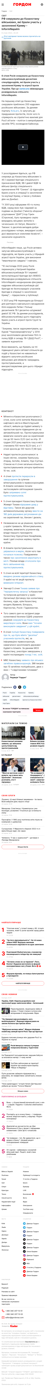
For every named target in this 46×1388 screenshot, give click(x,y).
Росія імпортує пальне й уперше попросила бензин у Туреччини (25, 1046)
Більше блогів (23, 847)
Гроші (4, 1179)
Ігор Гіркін (6, 703)
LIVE (24, 1190)
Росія (5, 693)
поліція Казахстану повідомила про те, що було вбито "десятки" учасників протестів (24, 635)
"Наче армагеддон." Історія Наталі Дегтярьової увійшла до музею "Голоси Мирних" (21, 1085)
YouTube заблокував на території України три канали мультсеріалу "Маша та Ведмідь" (25, 1065)
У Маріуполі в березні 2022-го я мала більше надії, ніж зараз (21, 830)
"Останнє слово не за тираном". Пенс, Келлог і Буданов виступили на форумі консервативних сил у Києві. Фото (23, 964)
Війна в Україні (7, 1171)
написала (24, 88)
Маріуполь (6, 1246)
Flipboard (30, 1259)
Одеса (4, 1231)
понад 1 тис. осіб (33, 654)
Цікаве (4, 1209)
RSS (28, 1263)
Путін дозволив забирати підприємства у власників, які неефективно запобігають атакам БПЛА (22, 1075)
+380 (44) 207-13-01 (13, 1311)
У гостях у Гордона (30, 1179)
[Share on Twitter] (19, 687)
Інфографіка (6, 1205)
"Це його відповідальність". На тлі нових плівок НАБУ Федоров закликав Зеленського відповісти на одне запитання (25, 942)
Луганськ (5, 1250)
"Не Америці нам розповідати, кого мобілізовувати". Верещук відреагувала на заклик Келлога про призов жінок (20, 1021)
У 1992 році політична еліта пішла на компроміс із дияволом (22, 821)
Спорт (4, 1186)
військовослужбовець (31, 696)
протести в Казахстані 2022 (32, 700)
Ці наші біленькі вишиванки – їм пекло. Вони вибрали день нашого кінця (22, 800)
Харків (4, 1238)
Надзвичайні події (8, 1202)
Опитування (27, 1205)
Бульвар (7, 755)
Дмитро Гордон (33, 1223)
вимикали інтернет (13, 583)
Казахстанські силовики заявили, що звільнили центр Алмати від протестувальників (12, 744)
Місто (4, 1219)
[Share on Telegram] (24, 687)
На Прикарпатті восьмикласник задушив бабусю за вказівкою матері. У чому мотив (22, 1056)
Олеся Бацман (32, 1251)
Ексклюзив (27, 1194)
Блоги (25, 1183)
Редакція (5, 1288)
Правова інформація (9, 1295)
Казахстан (21, 693)
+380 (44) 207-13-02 (14, 1314)
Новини (4, 1167)
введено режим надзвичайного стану (23, 576)
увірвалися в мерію (14, 551)
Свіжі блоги (8, 795)
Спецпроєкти (28, 1213)
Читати (38, 710)
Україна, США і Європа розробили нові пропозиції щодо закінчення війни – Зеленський (23, 1002)
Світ (10, 11)
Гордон (4, 11)
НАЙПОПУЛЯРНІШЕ (11, 922)
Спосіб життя (7, 1198)
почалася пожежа (13, 554)
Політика (5, 1175)
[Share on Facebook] (14, 687)
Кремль (31, 693)
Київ (3, 1223)
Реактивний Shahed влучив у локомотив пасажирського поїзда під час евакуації (24, 953)
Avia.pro (15, 111)
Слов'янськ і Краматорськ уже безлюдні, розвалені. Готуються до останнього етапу (21, 810)
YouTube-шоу (28, 1209)
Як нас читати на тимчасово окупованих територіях (10, 1301)
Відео (25, 1202)
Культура (5, 1190)
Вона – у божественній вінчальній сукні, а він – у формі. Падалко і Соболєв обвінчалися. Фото (25, 1104)
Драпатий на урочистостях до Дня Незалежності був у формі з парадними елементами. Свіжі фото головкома (23, 1128)
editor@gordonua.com (14, 1317)
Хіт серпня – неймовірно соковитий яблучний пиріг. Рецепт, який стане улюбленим (21, 1152)
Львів (4, 1227)
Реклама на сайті (8, 1291)
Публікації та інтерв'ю (31, 1175)
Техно (4, 1194)
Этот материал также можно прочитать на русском (22, 37)
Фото (25, 1198)
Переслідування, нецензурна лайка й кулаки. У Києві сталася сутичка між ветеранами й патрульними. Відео (26, 1011)
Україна (12, 693)
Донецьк (5, 1235)
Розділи (26, 1167)
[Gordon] (22, 5)
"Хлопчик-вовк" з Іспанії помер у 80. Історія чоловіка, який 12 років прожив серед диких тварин (25, 930)
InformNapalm (14, 700)
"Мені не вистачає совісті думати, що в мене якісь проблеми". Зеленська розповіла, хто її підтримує (13, 777)
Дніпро (4, 1242)
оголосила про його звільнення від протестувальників (22, 564)
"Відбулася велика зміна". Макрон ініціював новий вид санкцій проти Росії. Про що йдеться (22, 1030)
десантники (16, 696)
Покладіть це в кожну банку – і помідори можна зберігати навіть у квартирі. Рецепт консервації (24, 1116)
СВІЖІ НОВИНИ (9, 994)
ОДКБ (5, 700)
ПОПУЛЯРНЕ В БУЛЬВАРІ (14, 1097)
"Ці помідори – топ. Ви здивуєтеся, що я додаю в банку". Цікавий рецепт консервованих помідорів (23, 1140)
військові (6, 696)
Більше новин (23, 1091)
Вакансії (5, 1284)
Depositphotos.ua (31, 1342)
